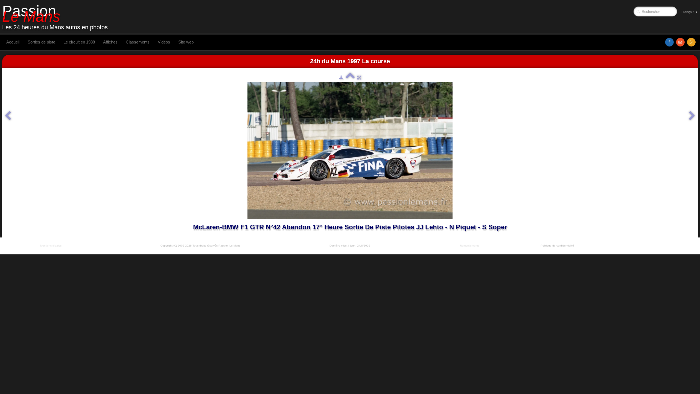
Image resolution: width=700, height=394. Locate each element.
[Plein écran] (359, 77)
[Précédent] (7, 116)
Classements (138, 42)
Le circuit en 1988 (79, 42)
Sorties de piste (41, 42)
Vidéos (164, 42)
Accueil (12, 42)
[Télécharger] (341, 77)
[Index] (350, 77)
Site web (186, 42)
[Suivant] (692, 116)
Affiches (110, 42)
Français (689, 12)
